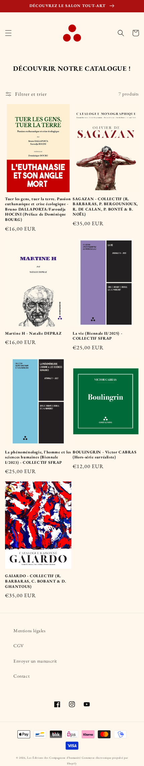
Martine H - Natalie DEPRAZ (33, 333)
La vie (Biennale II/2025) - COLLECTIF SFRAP (97, 336)
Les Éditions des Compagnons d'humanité (54, 757)
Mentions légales (29, 631)
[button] (8, 33)
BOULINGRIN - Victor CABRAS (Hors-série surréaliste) (105, 455)
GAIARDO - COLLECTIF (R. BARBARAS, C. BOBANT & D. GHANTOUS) (35, 581)
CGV (18, 646)
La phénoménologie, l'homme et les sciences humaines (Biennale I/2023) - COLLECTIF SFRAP (38, 457)
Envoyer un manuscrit (35, 661)
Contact (21, 676)
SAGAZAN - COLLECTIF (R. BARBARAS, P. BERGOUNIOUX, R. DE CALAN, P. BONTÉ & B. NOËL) (105, 207)
